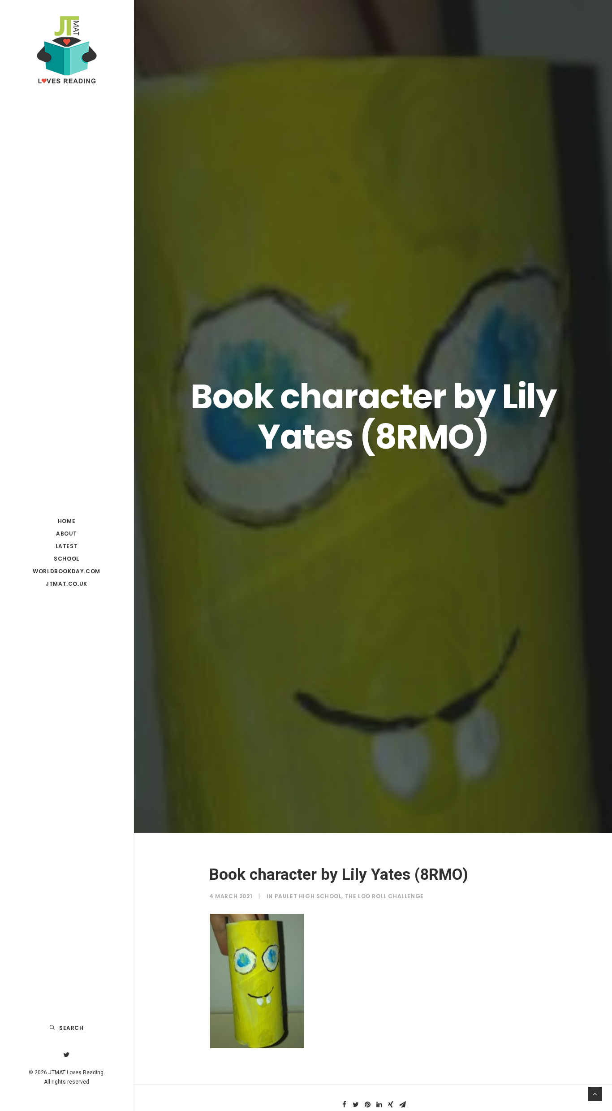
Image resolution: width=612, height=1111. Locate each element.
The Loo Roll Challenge (384, 896)
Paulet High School (308, 896)
